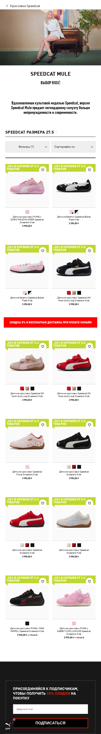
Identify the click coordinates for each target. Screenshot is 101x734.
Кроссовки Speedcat (25, 6)
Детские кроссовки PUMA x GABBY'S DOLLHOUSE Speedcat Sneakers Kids (74, 631)
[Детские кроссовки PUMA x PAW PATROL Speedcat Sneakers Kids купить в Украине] (27, 597)
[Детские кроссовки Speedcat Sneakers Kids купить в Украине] (74, 440)
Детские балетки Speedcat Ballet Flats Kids (74, 218)
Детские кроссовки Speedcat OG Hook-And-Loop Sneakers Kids (74, 299)
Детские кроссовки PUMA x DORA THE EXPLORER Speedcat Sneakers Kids (27, 219)
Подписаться (50, 723)
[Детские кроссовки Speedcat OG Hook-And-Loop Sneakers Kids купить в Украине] (74, 266)
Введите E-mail (25, 709)
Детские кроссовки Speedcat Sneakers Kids (74, 473)
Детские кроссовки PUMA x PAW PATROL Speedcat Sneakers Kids (27, 629)
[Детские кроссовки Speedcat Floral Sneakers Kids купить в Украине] (27, 440)
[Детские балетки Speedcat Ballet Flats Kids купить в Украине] (74, 185)
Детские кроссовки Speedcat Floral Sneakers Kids (27, 473)
